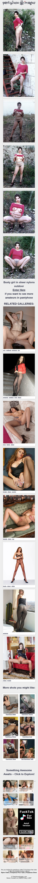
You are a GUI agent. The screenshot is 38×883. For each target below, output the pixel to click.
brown (5, 492)
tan (19, 350)
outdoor (11, 397)
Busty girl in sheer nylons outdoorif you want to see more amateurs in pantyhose (19, 290)
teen (15, 397)
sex (4, 350)
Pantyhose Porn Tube (17, 872)
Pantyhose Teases (27, 714)
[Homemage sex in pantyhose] (19, 348)
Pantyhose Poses (10, 737)
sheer (12, 444)
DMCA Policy (23, 878)
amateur (14, 350)
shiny (13, 586)
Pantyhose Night (11, 714)
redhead (8, 350)
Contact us (14, 878)
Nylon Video (5, 872)
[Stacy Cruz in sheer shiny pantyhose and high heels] (19, 584)
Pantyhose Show (11, 759)
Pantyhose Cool (27, 737)
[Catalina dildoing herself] (19, 490)
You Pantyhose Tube (27, 759)
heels (8, 444)
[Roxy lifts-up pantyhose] (19, 679)
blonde (5, 539)
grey (4, 444)
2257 (29, 878)
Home (8, 878)
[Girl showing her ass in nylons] (19, 632)
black (19, 397)
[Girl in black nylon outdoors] (19, 396)
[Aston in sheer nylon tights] (19, 537)
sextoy (14, 492)
